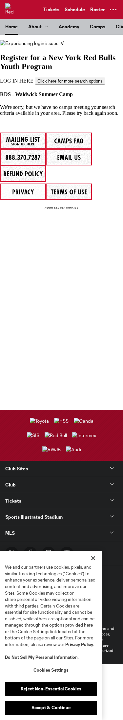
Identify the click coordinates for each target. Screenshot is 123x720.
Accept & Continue (51, 707)
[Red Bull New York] (11, 9)
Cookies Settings (51, 670)
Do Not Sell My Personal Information (41, 657)
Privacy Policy (79, 644)
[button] (113, 9)
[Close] (93, 558)
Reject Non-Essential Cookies (51, 688)
